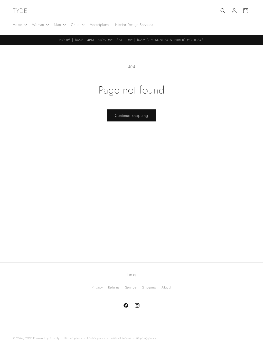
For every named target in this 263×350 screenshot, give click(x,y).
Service (131, 287)
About (166, 287)
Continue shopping (131, 115)
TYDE (28, 338)
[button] (19, 24)
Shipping (149, 287)
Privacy (97, 287)
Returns (114, 287)
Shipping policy (146, 338)
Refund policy (73, 338)
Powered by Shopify (46, 338)
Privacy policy (96, 338)
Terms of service (120, 338)
